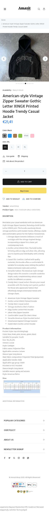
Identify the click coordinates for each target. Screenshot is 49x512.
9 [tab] (31, 83)
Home (3, 20)
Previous (3, 58)
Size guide (10, 156)
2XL (5, 147)
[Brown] (15, 136)
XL (25, 147)
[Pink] (32, 136)
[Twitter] (4, 458)
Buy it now (24, 191)
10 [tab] (32, 83)
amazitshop (14, 206)
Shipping (24, 156)
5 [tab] (23, 83)
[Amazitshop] (24, 9)
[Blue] (10, 136)
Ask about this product (15, 161)
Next (45, 58)
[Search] (39, 9)
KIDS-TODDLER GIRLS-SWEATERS (27, 209)
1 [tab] (16, 83)
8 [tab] (29, 83)
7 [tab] (27, 83)
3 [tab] (20, 83)
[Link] (28, 458)
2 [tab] (18, 83)
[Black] (5, 136)
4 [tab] (21, 83)
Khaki (26, 135)
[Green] (20, 136)
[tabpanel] (24, 57)
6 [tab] (25, 83)
